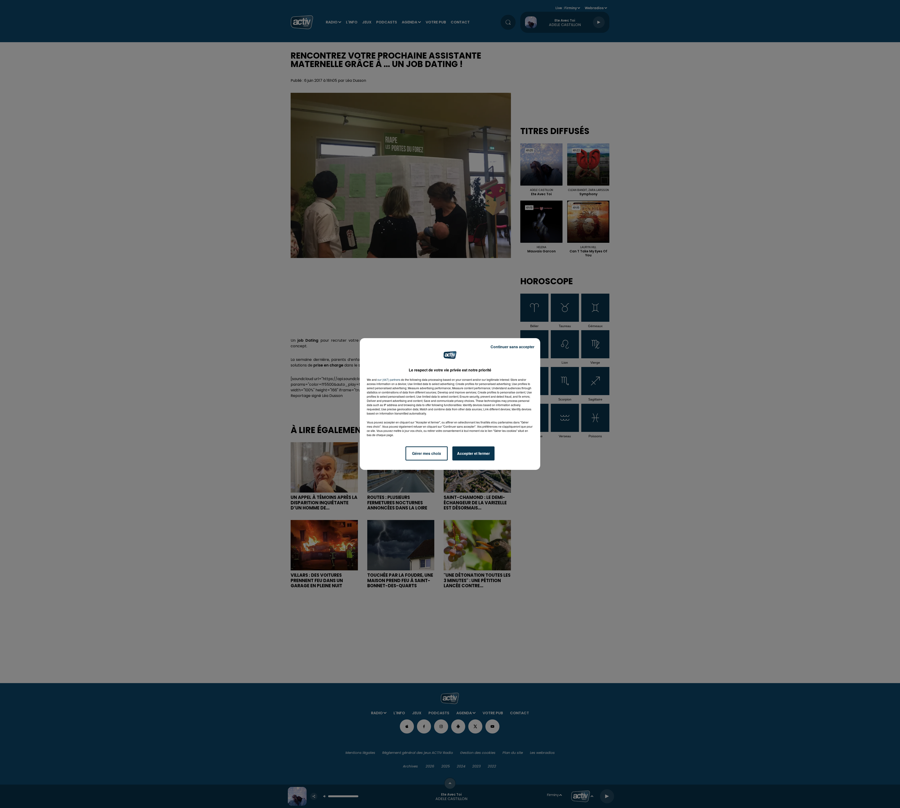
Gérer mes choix (426, 453)
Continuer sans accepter (512, 346)
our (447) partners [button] (388, 380)
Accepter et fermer (473, 453)
